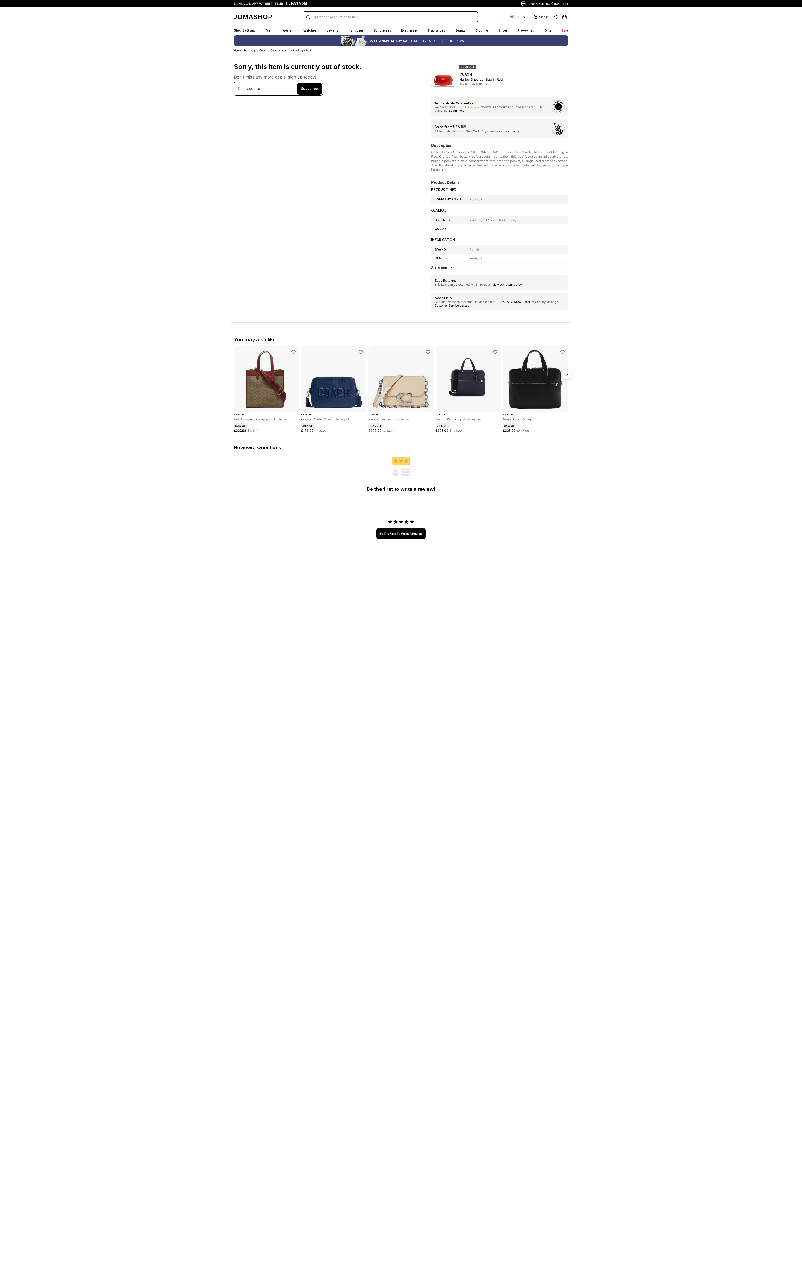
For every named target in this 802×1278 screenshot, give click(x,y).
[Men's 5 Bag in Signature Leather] (495, 352)
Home (237, 50)
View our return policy (507, 284)
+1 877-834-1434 (509, 302)
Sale (564, 30)
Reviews (244, 448)
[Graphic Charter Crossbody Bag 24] (361, 352)
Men (269, 30)
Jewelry (332, 30)
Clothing (482, 30)
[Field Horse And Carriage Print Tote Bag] (293, 352)
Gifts (547, 30)
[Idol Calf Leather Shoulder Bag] (428, 352)
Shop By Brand (245, 30)
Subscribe (309, 88)
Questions (269, 448)
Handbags (356, 30)
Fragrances (436, 30)
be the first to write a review (401, 533)
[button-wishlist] (556, 16)
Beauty (460, 30)
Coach (263, 50)
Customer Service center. (452, 305)
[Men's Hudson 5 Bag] (562, 352)
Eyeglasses (409, 30)
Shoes (503, 30)
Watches (309, 30)
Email (526, 302)
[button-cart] (564, 16)
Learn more (456, 110)
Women (287, 30)
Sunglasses (382, 30)
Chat (538, 302)
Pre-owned (526, 30)
